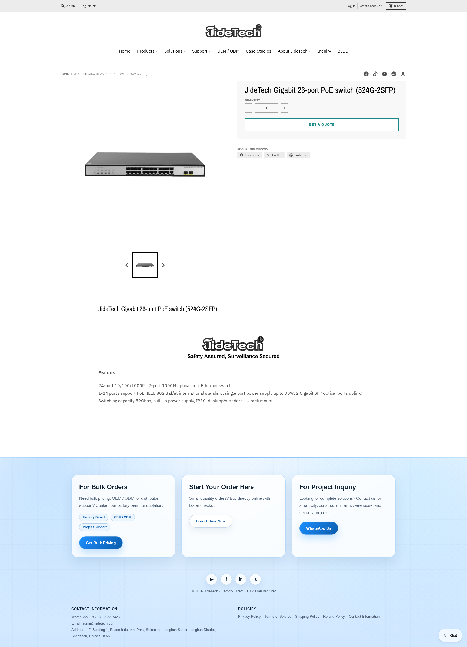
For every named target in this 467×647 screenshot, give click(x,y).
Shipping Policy (307, 617)
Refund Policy (334, 617)
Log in (350, 6)
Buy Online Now (211, 521)
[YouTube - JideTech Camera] (384, 73)
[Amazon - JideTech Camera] (402, 73)
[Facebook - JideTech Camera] (366, 73)
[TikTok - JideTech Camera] (375, 73)
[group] (145, 265)
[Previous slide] (127, 265)
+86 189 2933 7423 (105, 617)
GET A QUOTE (322, 124)
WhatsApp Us (318, 528)
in (241, 579)
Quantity (252, 100)
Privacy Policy (249, 617)
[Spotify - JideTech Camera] (393, 73)
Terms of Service (278, 617)
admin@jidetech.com (98, 623)
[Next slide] (163, 265)
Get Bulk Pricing (101, 543)
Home (65, 74)
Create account (371, 6)
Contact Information (364, 617)
